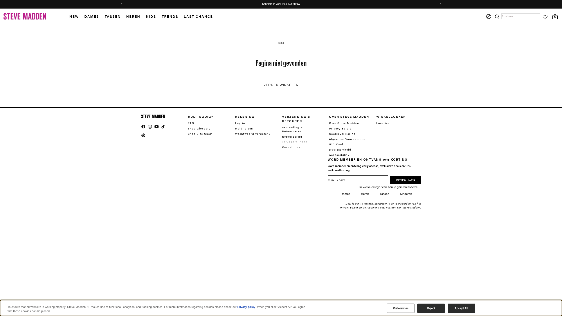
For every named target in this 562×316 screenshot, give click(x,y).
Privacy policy (246, 307)
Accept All (461, 308)
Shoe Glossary (199, 128)
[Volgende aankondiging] (441, 4)
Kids (151, 16)
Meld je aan (244, 128)
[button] (77, 17)
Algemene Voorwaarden (347, 139)
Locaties (383, 123)
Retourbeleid (292, 136)
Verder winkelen (281, 85)
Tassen (113, 16)
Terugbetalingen (295, 142)
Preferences (401, 308)
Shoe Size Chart (200, 134)
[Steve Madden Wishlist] (545, 17)
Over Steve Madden (344, 123)
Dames (91, 16)
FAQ (191, 123)
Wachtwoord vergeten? (253, 134)
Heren (133, 16)
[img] (143, 126)
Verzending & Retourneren (292, 129)
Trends (170, 16)
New (74, 16)
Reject (431, 308)
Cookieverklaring (342, 134)
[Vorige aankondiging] (121, 4)
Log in (240, 123)
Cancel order (292, 147)
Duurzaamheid (340, 149)
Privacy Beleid (340, 128)
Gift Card (336, 144)
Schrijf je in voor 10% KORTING (281, 4)
